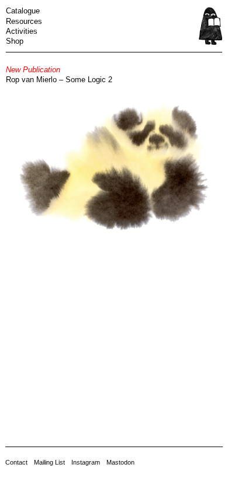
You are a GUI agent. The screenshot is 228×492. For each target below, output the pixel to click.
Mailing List (49, 462)
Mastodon (120, 462)
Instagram (85, 462)
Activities (21, 31)
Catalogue (23, 10)
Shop (14, 41)
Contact (16, 462)
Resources (24, 21)
